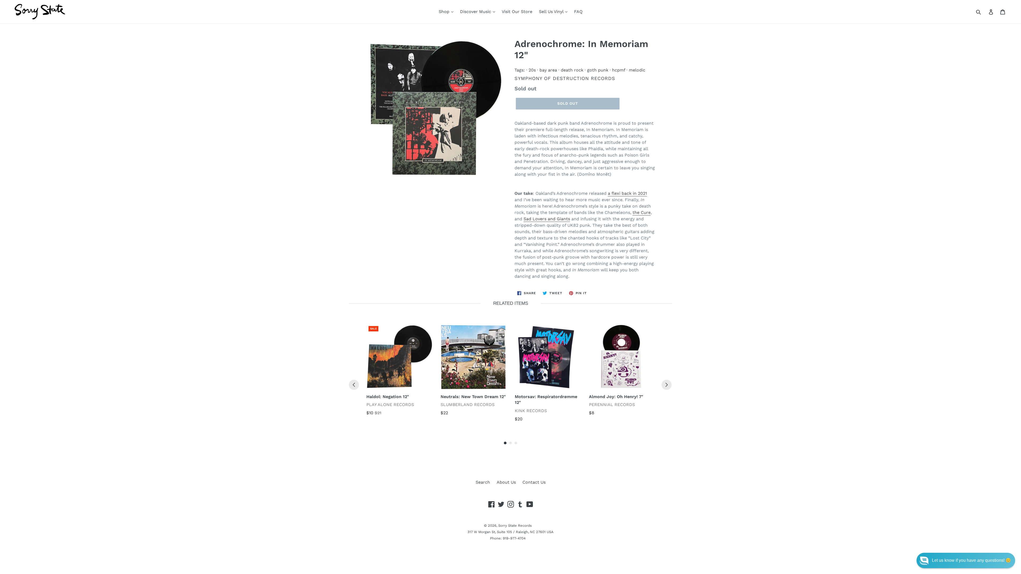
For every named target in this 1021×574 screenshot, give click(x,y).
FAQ (578, 11)
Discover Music (476, 11)
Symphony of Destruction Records (564, 78)
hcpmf (618, 70)
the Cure (642, 212)
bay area (548, 70)
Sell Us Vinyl (552, 11)
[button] (966, 560)
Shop (445, 11)
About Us (506, 482)
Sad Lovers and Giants (547, 218)
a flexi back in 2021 (627, 193)
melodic (637, 70)
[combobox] (984, 12)
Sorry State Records (515, 525)
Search (483, 482)
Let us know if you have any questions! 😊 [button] (971, 560)
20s (532, 70)
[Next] (667, 385)
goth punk (597, 70)
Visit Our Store (517, 11)
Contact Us (534, 482)
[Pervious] (354, 385)
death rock (572, 70)
